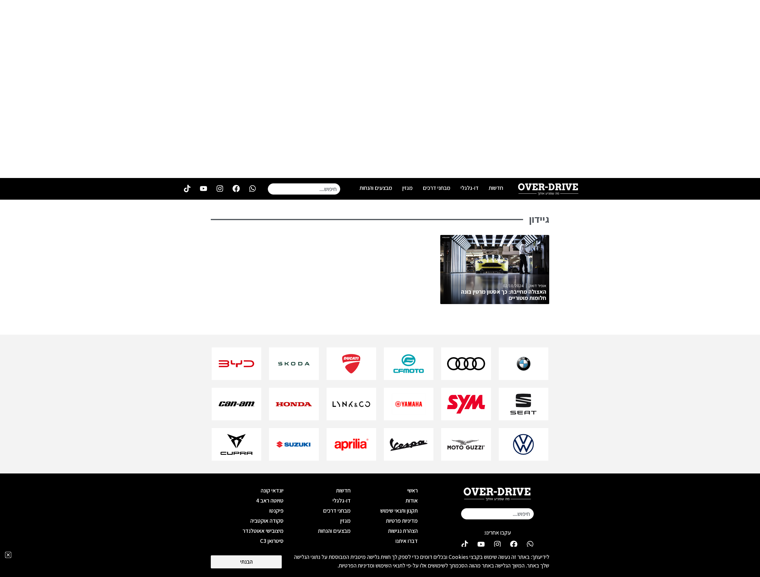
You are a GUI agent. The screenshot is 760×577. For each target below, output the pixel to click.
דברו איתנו (406, 541)
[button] (8, 555)
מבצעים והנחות (376, 188)
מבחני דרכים (436, 188)
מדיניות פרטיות (402, 520)
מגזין (407, 188)
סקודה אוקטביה (267, 520)
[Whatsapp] (252, 188)
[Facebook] (236, 188)
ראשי (412, 490)
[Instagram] (219, 188)
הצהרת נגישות (403, 531)
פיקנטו (276, 510)
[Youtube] (203, 188)
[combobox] (304, 189)
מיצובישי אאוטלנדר (263, 531)
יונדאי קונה (272, 490)
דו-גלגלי (469, 188)
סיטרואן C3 (272, 541)
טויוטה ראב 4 (270, 500)
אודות (412, 500)
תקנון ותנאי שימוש (399, 510)
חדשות (496, 188)
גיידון (539, 219)
